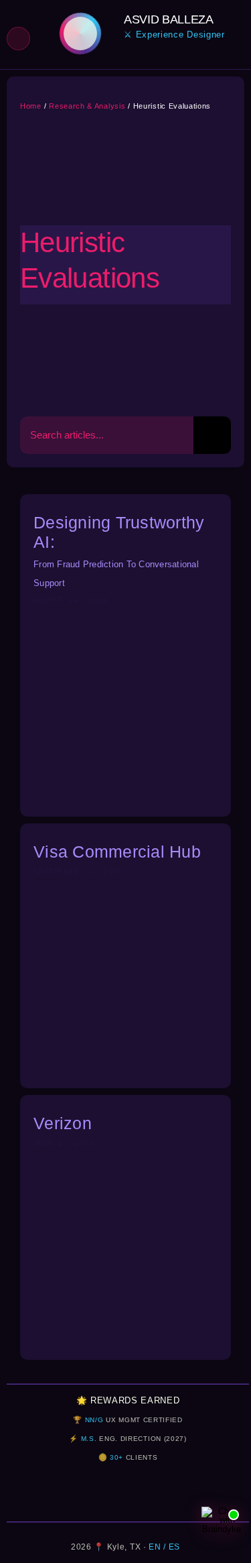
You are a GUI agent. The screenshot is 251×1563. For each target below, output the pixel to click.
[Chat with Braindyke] (221, 1527)
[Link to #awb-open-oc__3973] (18, 38)
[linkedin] (128, 57)
